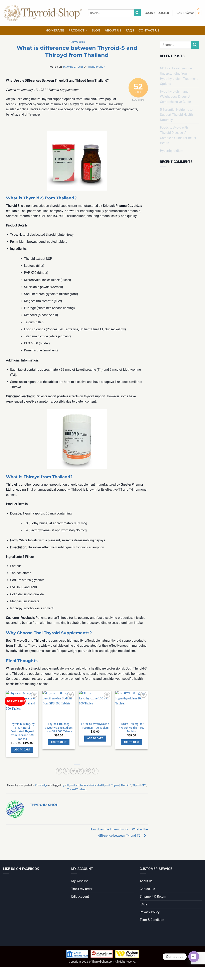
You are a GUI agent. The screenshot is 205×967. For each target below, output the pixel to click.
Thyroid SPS (139, 785)
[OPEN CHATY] (193, 956)
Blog (96, 30)
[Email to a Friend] (80, 771)
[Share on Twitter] (73, 771)
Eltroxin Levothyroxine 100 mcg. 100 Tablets (95, 726)
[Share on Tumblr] (95, 771)
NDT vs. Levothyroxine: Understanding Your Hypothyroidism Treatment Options (179, 76)
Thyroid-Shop (96, 67)
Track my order (81, 889)
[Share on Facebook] (59, 771)
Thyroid (115, 785)
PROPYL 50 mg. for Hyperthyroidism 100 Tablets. (132, 727)
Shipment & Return (153, 896)
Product (76, 30)
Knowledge (77, 42)
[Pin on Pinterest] (87, 771)
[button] (157, 12)
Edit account (80, 896)
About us (113, 30)
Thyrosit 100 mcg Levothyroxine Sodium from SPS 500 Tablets (58, 727)
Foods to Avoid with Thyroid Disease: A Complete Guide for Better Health (178, 135)
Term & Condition (152, 920)
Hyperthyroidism (171, 151)
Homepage (55, 30)
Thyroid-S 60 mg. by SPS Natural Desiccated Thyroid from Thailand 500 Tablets (22, 731)
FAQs (130, 30)
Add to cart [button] (22, 749)
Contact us (149, 30)
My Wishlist (79, 881)
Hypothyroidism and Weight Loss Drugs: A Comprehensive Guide (175, 97)
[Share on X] (66, 771)
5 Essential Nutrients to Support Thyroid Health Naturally (176, 115)
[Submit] (137, 12)
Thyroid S (126, 785)
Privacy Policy (150, 912)
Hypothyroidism (70, 785)
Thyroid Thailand (76, 789)
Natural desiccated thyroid (95, 785)
